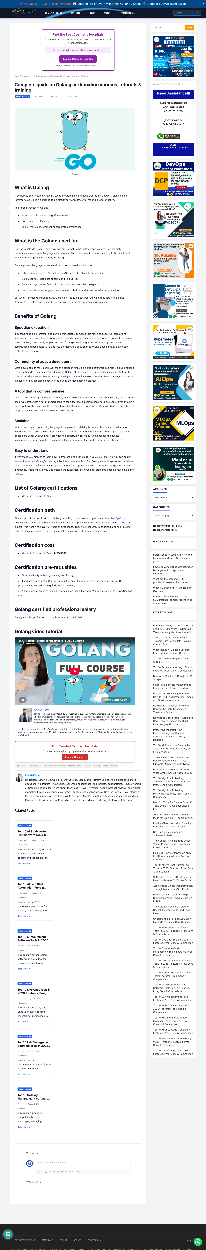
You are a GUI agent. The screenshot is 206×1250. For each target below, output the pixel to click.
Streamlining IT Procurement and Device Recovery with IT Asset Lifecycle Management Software (171, 761)
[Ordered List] (54, 1171)
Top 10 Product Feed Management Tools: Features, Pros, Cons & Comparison (172, 976)
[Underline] (46, 1171)
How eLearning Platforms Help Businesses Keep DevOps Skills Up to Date (172, 898)
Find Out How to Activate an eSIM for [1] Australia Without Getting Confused (172, 856)
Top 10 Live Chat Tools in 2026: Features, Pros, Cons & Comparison (34, 993)
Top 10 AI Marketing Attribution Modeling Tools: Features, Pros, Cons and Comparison (171, 1021)
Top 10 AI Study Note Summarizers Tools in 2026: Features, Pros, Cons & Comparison (32, 837)
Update (77, 1240)
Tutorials (47, 1240)
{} (73, 1171)
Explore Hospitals (74, 757)
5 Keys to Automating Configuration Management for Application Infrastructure (173, 570)
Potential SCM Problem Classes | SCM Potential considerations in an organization (173, 600)
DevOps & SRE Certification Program (48, 3)
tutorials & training (110, 766)
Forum (63, 1240)
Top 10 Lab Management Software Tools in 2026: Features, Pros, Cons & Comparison (34, 1047)
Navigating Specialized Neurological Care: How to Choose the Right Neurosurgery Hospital (173, 721)
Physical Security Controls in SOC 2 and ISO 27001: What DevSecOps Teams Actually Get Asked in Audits (173, 629)
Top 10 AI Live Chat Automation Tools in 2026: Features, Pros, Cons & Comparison (32, 889)
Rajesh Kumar (39, 96)
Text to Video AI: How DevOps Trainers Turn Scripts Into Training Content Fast (172, 641)
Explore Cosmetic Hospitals (78, 59)
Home (17, 76)
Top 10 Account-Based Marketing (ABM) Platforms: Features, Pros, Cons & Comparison (172, 1042)
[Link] (70, 1171)
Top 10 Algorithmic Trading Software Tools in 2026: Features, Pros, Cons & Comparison (172, 781)
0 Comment (72, 96)
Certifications (21, 766)
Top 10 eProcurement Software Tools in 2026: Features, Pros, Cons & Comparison (33, 942)
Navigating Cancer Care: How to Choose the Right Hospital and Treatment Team (171, 709)
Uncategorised (27, 76)
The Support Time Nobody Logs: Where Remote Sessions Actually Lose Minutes (171, 844)
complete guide (35, 766)
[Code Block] (66, 1171)
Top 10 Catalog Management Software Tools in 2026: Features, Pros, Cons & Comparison (172, 988)
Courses (88, 766)
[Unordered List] (58, 1171)
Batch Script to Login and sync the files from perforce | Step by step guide (172, 558)
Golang (97, 766)
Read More (24, 863)
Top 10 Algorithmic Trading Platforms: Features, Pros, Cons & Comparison (172, 793)
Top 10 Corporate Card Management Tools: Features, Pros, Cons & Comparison (173, 951)
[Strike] (50, 1171)
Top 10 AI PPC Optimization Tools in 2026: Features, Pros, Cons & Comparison (173, 1009)
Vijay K (20, 946)
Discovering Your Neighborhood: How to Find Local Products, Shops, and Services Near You (173, 697)
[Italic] (42, 1171)
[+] (77, 1171)
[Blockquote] (62, 1171)
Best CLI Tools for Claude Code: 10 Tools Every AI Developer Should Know (173, 805)
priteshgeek (22, 840)
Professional (95, 1240)
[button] (198, 1242)
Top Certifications (25, 1240)
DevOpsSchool (119, 518)
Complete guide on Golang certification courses (63, 766)
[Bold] (38, 1171)
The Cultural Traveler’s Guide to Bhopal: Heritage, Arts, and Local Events (172, 910)
